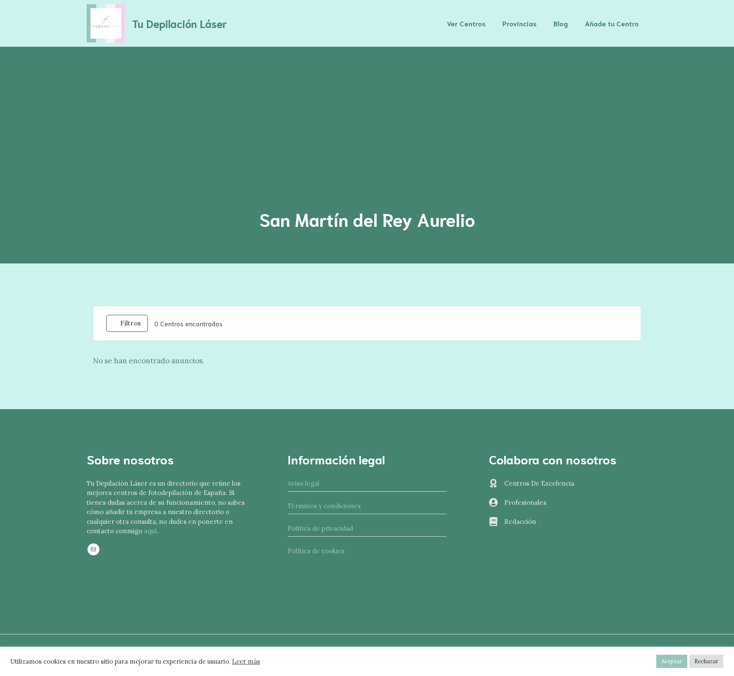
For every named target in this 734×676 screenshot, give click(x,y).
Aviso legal (303, 483)
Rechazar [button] (706, 661)
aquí (150, 531)
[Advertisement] (367, 110)
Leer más (246, 661)
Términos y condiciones (324, 506)
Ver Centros (466, 23)
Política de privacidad (320, 528)
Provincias (519, 23)
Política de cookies (316, 551)
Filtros (130, 323)
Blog (560, 23)
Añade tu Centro (612, 23)
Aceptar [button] (671, 661)
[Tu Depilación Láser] (106, 22)
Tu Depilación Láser (179, 23)
